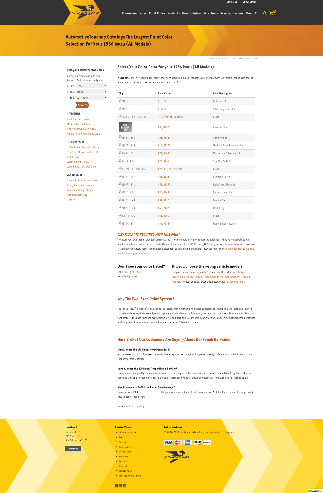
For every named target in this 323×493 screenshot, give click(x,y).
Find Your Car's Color (78, 119)
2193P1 (168, 184)
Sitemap (123, 442)
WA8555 (168, 116)
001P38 (168, 169)
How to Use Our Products (80, 124)
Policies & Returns (128, 447)
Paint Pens (73, 157)
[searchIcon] (264, 13)
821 (160, 153)
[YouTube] (120, 485)
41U (160, 116)
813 (160, 145)
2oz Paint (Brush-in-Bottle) (82, 152)
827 (160, 176)
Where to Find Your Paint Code (83, 133)
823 (160, 161)
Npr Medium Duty (230, 276)
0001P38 (178, 116)
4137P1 (168, 145)
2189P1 (168, 208)
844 (160, 200)
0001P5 (168, 215)
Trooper (176, 281)
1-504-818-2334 (131, 271)
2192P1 (162, 109)
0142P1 (168, 137)
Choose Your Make (127, 432)
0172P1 (168, 200)
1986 (241, 58)
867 (160, 223)
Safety (71, 199)
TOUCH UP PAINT (223, 58)
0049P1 (168, 153)
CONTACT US (232, 2)
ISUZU (234, 58)
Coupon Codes (125, 451)
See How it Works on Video (81, 128)
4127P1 (168, 127)
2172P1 (168, 176)
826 (160, 169)
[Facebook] (116, 485)
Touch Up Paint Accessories (82, 180)
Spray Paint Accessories (80, 185)
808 (160, 137)
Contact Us (73, 448)
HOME (211, 58)
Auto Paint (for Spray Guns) (82, 166)
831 (160, 184)
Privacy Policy (125, 470)
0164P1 (168, 192)
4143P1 (168, 161)
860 (160, 208)
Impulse (199, 276)
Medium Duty (212, 276)
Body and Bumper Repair (80, 190)
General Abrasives (77, 194)
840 (160, 192)
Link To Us (124, 466)
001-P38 (177, 169)
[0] (271, 14)
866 (160, 215)
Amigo (241, 272)
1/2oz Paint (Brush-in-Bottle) (84, 147)
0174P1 (168, 223)
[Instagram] (124, 485)
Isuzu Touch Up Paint (233, 281)
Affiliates (123, 456)
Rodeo (244, 276)
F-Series (188, 276)
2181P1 (162, 101)
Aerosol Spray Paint (78, 161)
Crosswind (177, 276)
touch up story (136, 406)
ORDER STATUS (250, 2)
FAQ (121, 437)
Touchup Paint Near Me (130, 475)
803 (160, 127)
